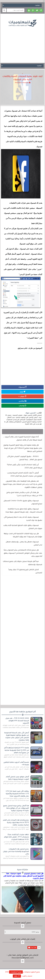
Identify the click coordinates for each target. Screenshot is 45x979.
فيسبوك (22, 387)
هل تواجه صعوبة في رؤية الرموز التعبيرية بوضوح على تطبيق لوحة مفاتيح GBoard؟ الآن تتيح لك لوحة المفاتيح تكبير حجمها (22, 448)
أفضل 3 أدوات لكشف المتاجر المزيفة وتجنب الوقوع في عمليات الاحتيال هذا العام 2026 (24, 474)
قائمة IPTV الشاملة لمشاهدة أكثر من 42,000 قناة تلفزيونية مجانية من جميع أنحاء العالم (16, 750)
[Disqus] (22, 609)
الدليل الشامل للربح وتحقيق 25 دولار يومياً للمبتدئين (25, 571)
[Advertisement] (22, 43)
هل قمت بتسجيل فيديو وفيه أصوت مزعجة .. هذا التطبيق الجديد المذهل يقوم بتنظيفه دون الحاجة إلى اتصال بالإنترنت (23, 875)
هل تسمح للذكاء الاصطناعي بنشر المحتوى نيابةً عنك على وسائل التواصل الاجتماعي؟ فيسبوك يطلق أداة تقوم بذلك (23, 553)
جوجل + (21, 396)
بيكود (16, 976)
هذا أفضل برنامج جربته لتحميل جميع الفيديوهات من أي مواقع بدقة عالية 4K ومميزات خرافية (16, 808)
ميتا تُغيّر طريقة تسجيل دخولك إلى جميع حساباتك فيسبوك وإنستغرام (22, 562)
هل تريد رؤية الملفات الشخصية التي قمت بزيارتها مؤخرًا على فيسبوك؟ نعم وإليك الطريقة (23, 535)
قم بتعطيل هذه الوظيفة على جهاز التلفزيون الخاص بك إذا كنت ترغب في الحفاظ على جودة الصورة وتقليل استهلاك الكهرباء (22, 484)
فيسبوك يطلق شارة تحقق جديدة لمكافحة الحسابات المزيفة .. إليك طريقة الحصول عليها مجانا (24, 510)
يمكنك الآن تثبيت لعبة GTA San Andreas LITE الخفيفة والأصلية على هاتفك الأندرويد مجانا (17, 793)
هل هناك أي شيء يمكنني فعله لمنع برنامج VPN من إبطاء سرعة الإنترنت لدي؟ (24, 494)
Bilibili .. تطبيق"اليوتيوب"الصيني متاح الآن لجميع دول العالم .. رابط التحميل (24, 457)
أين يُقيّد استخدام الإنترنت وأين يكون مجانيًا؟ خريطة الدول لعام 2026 (24, 466)
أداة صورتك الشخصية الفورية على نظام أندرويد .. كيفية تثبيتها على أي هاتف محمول (22, 438)
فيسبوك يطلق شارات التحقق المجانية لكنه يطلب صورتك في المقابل (22, 526)
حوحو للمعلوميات (16, 972)
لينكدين (22, 401)
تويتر (22, 392)
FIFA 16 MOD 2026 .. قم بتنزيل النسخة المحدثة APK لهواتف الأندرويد (17, 720)
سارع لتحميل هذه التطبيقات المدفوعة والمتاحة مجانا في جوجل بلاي (16, 851)
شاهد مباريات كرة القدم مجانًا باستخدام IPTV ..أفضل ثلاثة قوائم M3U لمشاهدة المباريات (16, 836)
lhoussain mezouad (22, 83)
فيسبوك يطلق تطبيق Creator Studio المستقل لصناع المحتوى (23, 502)
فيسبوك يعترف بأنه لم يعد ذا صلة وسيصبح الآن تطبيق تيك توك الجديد (23, 518)
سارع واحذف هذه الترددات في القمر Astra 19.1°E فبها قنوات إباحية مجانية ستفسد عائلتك (16, 822)
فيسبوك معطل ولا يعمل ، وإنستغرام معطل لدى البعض (24, 543)
